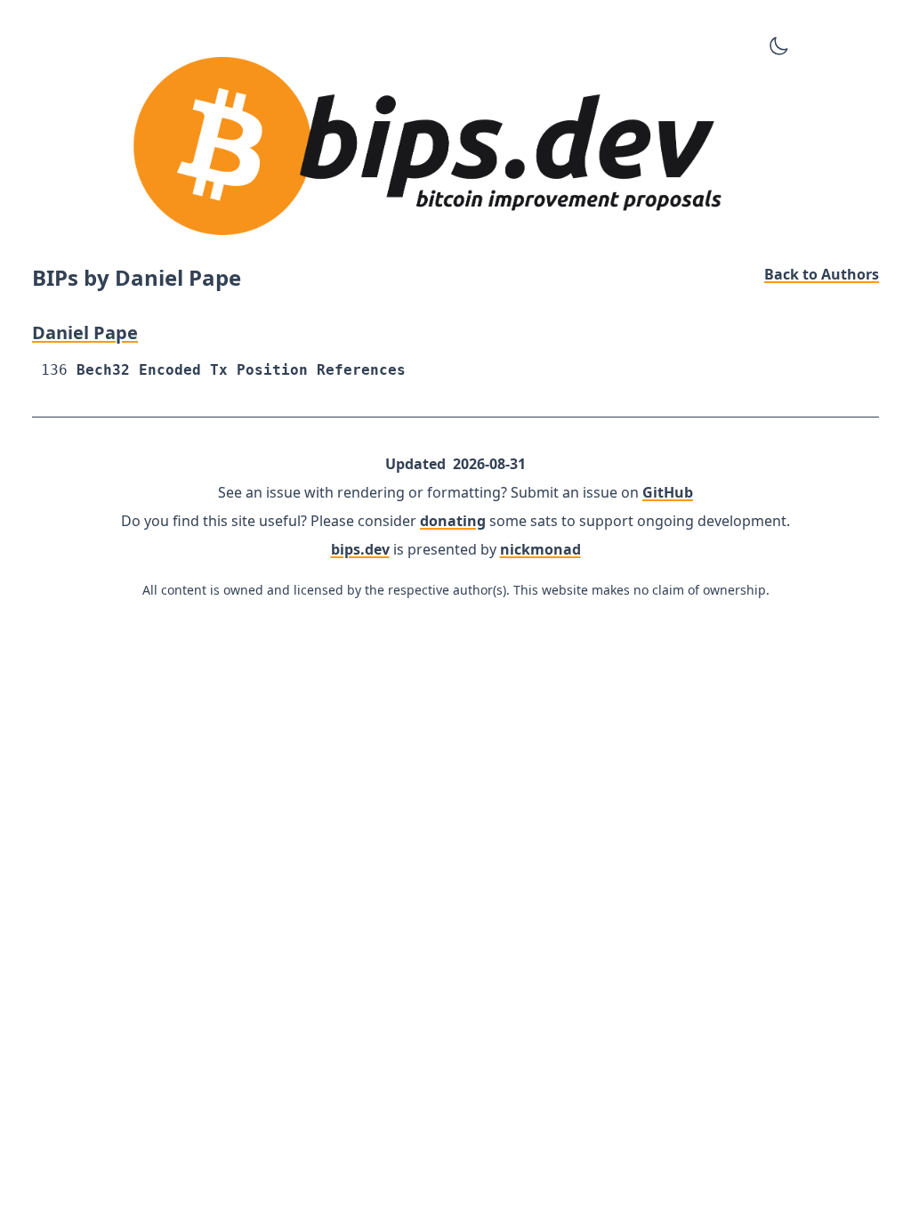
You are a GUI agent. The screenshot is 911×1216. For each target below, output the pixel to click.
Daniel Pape (85, 332)
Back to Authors (821, 274)
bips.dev (360, 549)
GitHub (667, 492)
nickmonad (540, 549)
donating (453, 521)
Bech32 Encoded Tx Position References (241, 369)
